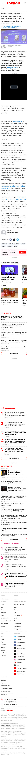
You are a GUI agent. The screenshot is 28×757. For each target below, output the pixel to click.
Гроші (2, 604)
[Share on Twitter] (14, 239)
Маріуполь (4, 652)
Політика (3, 601)
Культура (3, 612)
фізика (3, 246)
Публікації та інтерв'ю (20, 601)
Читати (22, 252)
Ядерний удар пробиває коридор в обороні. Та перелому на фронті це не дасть (14, 334)
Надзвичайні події (6, 620)
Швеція (23, 243)
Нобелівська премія (14, 243)
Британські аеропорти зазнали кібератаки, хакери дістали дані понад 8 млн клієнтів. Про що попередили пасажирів (14, 516)
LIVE (15, 612)
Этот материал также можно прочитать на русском (12, 26)
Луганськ (3, 655)
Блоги (15, 607)
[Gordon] (13, 3)
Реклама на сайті (5, 685)
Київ (2, 636)
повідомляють (12, 68)
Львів (2, 639)
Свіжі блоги (6, 313)
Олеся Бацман (20, 656)
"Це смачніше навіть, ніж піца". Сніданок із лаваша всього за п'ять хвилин (15, 566)
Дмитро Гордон (21, 636)
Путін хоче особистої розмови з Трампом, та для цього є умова (12, 317)
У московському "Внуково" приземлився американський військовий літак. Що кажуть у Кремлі (14, 450)
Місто (2, 633)
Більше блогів (14, 353)
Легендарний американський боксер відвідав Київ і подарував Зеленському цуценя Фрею (15, 424)
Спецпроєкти (17, 629)
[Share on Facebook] (10, 239)
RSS (18, 665)
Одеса (2, 642)
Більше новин (14, 539)
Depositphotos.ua (5, 725)
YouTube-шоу (17, 626)
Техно (2, 615)
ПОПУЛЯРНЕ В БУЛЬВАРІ (10, 543)
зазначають (17, 121)
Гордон (3, 8)
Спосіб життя (4, 618)
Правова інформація (6, 688)
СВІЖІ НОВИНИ (6, 466)
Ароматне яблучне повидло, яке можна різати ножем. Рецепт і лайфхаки (9, 300)
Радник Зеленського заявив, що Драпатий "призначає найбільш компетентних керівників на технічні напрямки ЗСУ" (16, 415)
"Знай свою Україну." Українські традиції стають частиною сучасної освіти (14, 341)
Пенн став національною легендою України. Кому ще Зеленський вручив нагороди (15, 585)
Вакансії (3, 680)
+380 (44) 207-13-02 (10, 702)
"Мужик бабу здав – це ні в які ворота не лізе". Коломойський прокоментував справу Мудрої (13, 497)
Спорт (2, 610)
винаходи (9, 246)
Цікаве (3, 626)
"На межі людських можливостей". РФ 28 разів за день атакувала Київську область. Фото (13, 489)
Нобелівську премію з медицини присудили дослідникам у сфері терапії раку (8, 278)
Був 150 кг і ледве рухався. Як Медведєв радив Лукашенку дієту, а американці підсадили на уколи (16, 574)
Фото (15, 618)
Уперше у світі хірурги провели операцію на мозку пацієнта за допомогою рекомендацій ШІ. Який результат (13, 481)
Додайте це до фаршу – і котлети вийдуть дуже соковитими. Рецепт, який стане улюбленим (15, 557)
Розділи (16, 595)
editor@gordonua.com (10, 704)
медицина (4, 243)
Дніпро (3, 650)
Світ (8, 8)
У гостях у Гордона (19, 604)
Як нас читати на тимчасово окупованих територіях (7, 692)
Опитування (17, 623)
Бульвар (5, 286)
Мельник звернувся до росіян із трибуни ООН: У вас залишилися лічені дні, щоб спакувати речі (15, 441)
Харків (3, 647)
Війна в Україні (5, 599)
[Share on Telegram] (17, 239)
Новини (3, 595)
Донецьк (3, 644)
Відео (15, 620)
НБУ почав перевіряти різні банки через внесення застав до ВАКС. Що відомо (13, 510)
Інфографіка (4, 623)
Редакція (3, 683)
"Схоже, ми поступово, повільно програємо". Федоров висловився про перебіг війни (15, 432)
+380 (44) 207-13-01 (10, 699)
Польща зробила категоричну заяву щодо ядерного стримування (14, 534)
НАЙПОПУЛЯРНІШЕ (8, 408)
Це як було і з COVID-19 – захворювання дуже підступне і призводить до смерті (13, 325)
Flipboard (19, 662)
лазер (15, 246)
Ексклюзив (17, 615)
